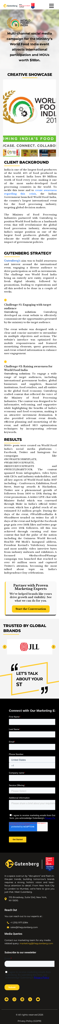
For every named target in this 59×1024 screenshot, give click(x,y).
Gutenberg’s (12, 260)
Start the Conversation (31, 608)
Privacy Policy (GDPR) (29, 1021)
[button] (6, 113)
